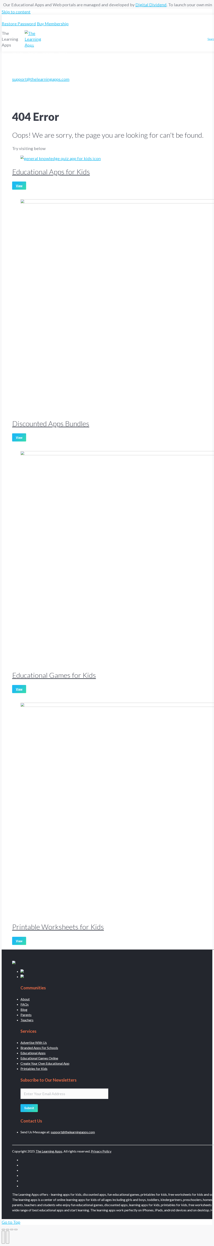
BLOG (161, 35)
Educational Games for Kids (54, 675)
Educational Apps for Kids (51, 171)
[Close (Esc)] (3, 1229)
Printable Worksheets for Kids (58, 926)
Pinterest (196, 35)
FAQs (24, 1004)
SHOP (177, 35)
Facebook (114, 43)
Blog (23, 1009)
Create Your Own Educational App (44, 1063)
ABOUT (143, 35)
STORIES (128, 35)
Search (129, 43)
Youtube (84, 43)
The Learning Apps (49, 1151)
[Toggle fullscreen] (11, 1229)
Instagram (52, 45)
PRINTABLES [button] (86, 35)
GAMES (108, 35)
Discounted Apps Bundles (50, 423)
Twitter (99, 43)
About (25, 999)
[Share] (7, 1229)
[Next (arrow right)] (7, 1237)
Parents (26, 1015)
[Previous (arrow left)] (3, 1237)
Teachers (26, 1020)
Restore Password (19, 23)
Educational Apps (33, 1053)
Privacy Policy (101, 1151)
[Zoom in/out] (16, 1229)
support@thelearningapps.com (40, 79)
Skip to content (16, 11)
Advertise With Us (33, 1042)
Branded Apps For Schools (39, 1048)
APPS (16, 28)
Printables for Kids (33, 1069)
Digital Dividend (139, 4)
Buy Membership (53, 23)
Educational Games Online (39, 1058)
